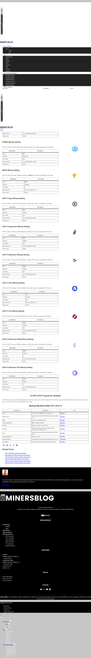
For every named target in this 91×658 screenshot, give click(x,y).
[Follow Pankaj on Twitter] (6, 486)
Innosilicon (8, 64)
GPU (7, 624)
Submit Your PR (7, 566)
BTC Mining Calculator (10, 75)
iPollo (7, 66)
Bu (61, 436)
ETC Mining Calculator (10, 77)
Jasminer (7, 68)
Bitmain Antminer (9, 56)
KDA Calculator (10, 540)
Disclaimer (6, 606)
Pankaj (4, 476)
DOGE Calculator (10, 545)
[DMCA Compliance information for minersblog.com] (45, 516)
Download (62, 439)
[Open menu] (1, 129)
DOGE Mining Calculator (10, 83)
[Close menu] (0, 618)
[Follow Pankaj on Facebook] (3, 486)
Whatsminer (8, 70)
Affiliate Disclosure (9, 611)
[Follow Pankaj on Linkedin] (8, 486)
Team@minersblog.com (13, 562)
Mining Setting (6, 621)
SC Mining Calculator (10, 85)
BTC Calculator (10, 536)
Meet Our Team (8, 564)
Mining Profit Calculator (8, 644)
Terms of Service (7, 580)
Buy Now (62, 413)
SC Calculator (9, 544)
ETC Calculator (10, 538)
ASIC (4, 629)
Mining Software (8, 87)
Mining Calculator (8, 534)
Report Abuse (8, 558)
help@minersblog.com (13, 556)
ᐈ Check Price (51, 2)
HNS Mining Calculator (10, 81)
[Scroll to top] (1, 615)
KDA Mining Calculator (10, 79)
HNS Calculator (10, 542)
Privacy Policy (7, 608)
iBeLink (7, 62)
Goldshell (7, 60)
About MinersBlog (7, 576)
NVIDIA (10, 50)
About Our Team (7, 578)
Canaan (7, 58)
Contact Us (7, 610)
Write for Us (6, 568)
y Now (63, 436)
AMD (9, 52)
